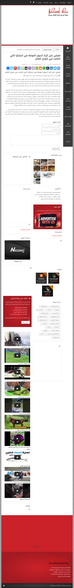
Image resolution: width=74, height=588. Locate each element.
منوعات (49, 327)
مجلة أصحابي (55, 64)
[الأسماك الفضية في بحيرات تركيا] (17, 474)
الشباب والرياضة (55, 323)
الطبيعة (57, 309)
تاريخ (42, 334)
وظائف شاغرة (55, 330)
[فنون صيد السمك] (17, 339)
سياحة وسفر (56, 313)
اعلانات (49, 309)
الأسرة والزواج (55, 306)
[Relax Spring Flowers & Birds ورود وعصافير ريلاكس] (17, 438)
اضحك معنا (40, 309)
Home (57, 49)
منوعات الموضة (47, 49)
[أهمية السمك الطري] (17, 457)
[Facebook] (30, 2)
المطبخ (57, 327)
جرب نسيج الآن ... (37, 546)
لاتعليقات (24, 64)
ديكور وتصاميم (44, 313)
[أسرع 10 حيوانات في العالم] (17, 422)
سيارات (44, 323)
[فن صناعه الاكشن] (17, 372)
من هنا (24, 322)
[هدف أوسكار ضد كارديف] (17, 355)
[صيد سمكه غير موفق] (17, 491)
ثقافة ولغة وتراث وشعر (53, 334)
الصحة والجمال (43, 320)
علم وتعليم (56, 337)
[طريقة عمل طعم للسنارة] (17, 389)
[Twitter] (33, 2)
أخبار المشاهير (43, 316)
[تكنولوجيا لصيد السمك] (17, 405)
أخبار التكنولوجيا (55, 316)
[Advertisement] (21, 27)
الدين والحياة (44, 306)
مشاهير (45, 330)
